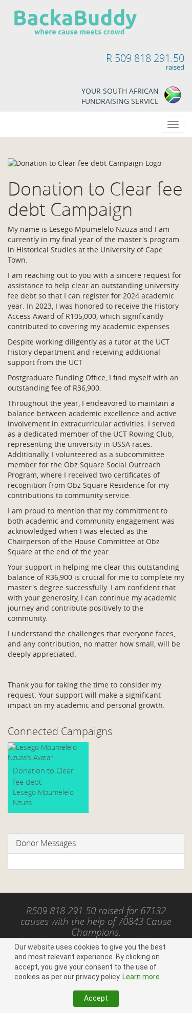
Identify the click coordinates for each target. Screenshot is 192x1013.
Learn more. (141, 977)
